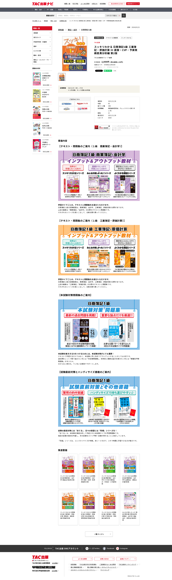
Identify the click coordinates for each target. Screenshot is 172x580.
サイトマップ (104, 570)
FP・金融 (50, 10)
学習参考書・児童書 (40, 42)
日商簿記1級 (63, 20)
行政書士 (85, 10)
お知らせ (95, 4)
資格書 (46, 20)
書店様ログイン (132, 4)
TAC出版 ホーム (36, 20)
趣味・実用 (37, 55)
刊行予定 (75, 4)
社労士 (75, 10)
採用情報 (103, 4)
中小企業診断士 (98, 10)
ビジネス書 (37, 51)
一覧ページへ (99, 534)
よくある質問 (85, 4)
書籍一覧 (67, 4)
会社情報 (55, 563)
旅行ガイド (124, 10)
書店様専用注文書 (117, 4)
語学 (35, 46)
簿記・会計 (38, 10)
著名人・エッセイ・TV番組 (41, 61)
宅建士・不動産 (63, 10)
